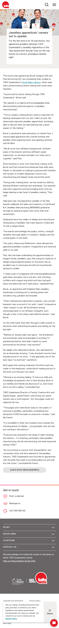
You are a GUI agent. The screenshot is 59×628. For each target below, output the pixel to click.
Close (50, 614)
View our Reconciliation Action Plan (19, 561)
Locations (9, 541)
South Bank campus (31, 83)
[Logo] (5, 8)
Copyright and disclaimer (13, 601)
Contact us (9, 547)
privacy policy (11, 619)
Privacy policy (35, 601)
